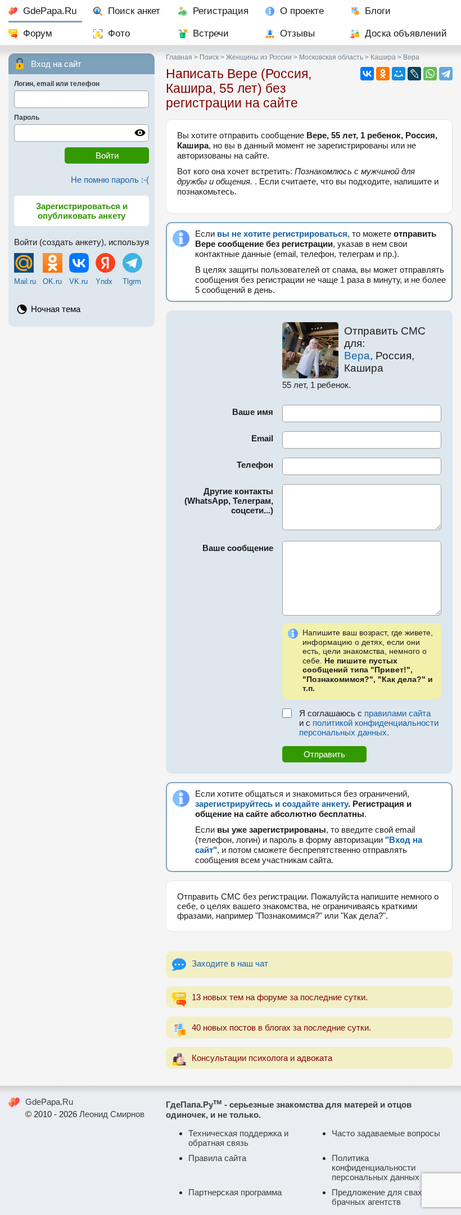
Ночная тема (55, 309)
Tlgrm (132, 281)
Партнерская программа (235, 1192)
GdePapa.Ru (49, 11)
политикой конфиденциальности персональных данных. (369, 727)
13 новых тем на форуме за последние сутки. (280, 997)
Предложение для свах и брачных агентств (380, 1197)
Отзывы (297, 33)
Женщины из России (259, 57)
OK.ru (52, 281)
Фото (119, 33)
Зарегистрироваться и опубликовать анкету (82, 210)
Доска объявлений (406, 33)
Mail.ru (25, 281)
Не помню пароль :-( (110, 179)
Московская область (331, 57)
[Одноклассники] (383, 73)
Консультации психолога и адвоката (262, 1058)
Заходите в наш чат (230, 963)
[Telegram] (446, 73)
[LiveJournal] (414, 73)
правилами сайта (397, 713)
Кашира (383, 57)
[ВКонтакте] (367, 73)
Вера (357, 356)
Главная (179, 57)
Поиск (209, 57)
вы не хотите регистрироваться (282, 233)
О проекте (302, 11)
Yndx (104, 281)
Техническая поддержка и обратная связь (238, 1138)
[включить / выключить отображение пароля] (140, 132)
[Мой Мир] (398, 73)
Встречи (211, 33)
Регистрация (220, 11)
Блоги (378, 11)
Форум (37, 33)
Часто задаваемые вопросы (386, 1133)
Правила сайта (217, 1158)
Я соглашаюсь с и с (369, 722)
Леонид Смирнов (111, 1114)
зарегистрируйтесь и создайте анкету (271, 804)
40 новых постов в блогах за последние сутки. (281, 1027)
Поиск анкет (134, 11)
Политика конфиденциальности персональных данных (375, 1167)
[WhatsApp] (430, 73)
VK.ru (78, 281)
